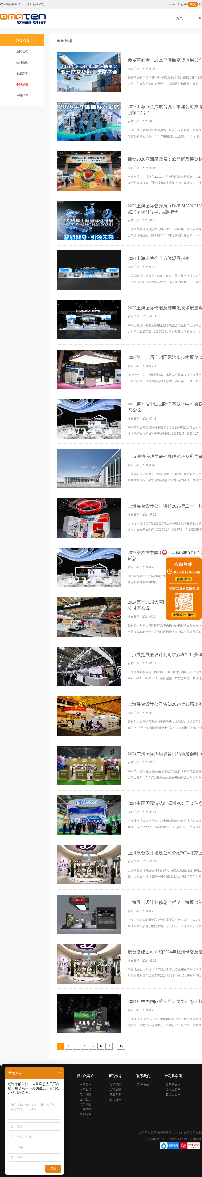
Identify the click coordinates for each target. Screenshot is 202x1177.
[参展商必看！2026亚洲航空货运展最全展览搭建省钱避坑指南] (89, 71)
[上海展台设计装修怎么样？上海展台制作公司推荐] (89, 914)
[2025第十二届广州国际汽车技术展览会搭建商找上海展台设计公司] (89, 369)
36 (121, 1046)
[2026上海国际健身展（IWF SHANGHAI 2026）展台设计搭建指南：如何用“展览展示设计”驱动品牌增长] (89, 220)
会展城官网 (173, 1089)
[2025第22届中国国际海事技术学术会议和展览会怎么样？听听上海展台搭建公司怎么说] (89, 418)
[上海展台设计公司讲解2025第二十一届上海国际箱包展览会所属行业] (89, 517)
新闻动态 (22, 51)
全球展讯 (64, 41)
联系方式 (143, 1084)
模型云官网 (173, 1094)
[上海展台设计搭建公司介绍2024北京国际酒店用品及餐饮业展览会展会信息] (89, 864)
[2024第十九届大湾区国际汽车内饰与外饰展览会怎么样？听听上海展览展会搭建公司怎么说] (89, 616)
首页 (179, 18)
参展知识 (22, 73)
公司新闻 (22, 62)
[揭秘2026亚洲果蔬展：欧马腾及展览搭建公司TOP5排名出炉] (89, 171)
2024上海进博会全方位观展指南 (159, 258)
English (182, 4)
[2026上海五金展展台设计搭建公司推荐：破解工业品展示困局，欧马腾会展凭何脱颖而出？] (89, 121)
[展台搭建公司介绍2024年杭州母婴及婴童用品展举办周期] (89, 963)
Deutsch (172, 4)
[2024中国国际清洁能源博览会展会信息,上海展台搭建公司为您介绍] (89, 815)
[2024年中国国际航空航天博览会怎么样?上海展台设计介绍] (89, 1013)
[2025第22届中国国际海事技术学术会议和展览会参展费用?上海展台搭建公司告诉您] (89, 567)
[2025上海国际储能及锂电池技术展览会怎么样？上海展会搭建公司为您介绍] (89, 319)
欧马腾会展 (173, 1084)
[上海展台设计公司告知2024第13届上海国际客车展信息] (89, 716)
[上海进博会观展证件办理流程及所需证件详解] (89, 468)
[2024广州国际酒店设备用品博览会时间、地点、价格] (89, 765)
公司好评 (22, 95)
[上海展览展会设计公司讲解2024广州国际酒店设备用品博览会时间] (89, 666)
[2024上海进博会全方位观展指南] (89, 270)
